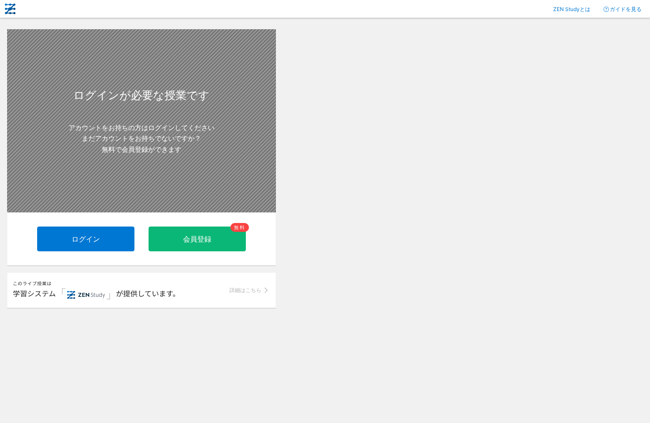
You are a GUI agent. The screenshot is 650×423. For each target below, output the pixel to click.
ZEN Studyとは (571, 9)
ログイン (86, 239)
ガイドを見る (626, 9)
